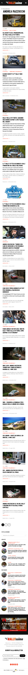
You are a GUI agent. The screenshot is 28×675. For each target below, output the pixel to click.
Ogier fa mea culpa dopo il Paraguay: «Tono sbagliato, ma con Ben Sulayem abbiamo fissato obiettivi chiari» (17, 583)
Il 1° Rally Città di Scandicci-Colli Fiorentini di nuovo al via (14, 205)
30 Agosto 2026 (11, 604)
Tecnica (14, 555)
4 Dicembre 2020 (12, 380)
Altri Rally (5, 30)
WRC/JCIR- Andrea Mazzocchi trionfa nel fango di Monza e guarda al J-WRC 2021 (12, 367)
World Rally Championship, (15, 572)
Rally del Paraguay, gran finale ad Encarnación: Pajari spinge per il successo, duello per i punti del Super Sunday (17, 609)
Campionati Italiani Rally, (14, 548)
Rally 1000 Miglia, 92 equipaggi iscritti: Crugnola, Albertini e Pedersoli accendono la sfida (17, 592)
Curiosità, (10, 542)
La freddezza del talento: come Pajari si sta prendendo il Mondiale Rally (17, 601)
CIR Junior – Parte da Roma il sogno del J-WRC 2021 (13, 436)
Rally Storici (12, 30)
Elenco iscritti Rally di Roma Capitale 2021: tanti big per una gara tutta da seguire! (17, 552)
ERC (22, 548)
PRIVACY (23, 673)
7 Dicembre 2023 (11, 141)
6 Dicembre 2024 (11, 53)
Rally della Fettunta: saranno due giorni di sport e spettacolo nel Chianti (13, 120)
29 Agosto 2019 (12, 481)
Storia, (10, 555)
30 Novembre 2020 (13, 413)
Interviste (5, 241)
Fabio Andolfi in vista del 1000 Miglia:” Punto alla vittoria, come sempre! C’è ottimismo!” (14, 331)
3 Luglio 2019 (11, 518)
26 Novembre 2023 (12, 181)
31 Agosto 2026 (11, 578)
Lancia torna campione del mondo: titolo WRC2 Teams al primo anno (17, 576)
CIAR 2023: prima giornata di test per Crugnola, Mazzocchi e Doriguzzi (13, 290)
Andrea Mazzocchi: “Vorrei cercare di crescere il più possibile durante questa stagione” (13, 246)
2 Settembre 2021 (11, 343)
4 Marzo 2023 (11, 266)
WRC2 (9, 573)
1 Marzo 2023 (11, 306)
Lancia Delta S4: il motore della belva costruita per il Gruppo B (16, 558)
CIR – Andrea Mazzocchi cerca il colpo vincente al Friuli (13, 471)
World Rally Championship (14, 543)
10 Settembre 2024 (14, 95)
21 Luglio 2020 (12, 448)
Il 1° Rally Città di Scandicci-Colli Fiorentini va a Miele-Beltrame (14, 164)
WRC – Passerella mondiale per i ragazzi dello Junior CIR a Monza (13, 403)
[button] (5, 8)
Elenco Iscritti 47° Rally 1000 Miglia (12, 75)
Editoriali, (10, 597)
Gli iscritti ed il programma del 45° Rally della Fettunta (13, 34)
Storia (9, 562)
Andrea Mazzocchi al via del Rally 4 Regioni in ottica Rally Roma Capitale (14, 505)
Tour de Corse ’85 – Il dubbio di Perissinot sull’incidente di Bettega (17, 564)
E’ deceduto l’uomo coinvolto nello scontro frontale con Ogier (17, 545)
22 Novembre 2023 (12, 222)
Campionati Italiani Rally (15, 71)
